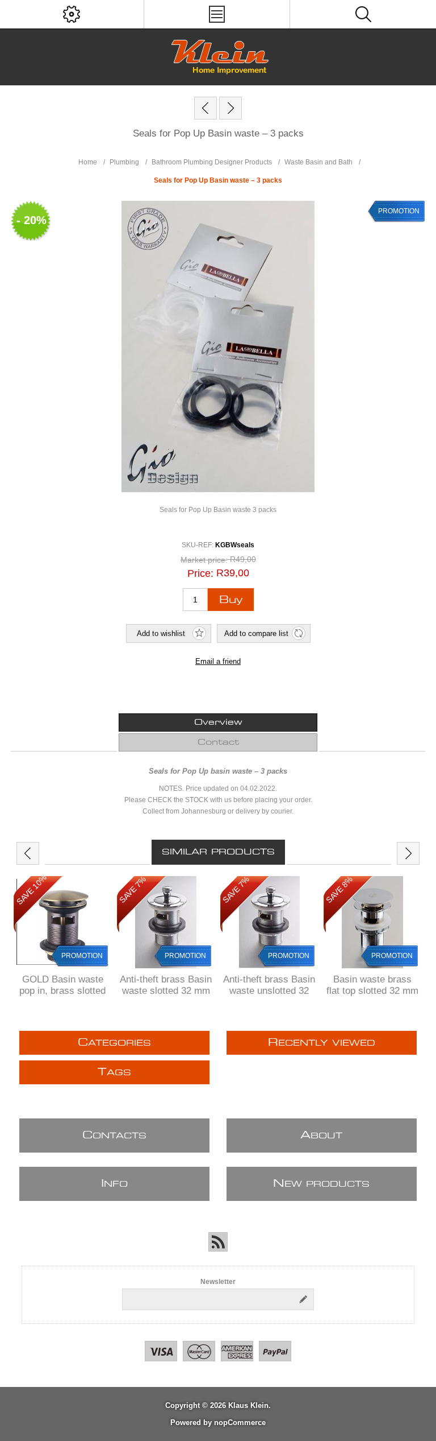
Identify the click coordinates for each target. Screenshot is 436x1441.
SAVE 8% (339, 889)
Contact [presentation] (218, 742)
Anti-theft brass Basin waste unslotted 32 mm (269, 991)
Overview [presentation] (218, 722)
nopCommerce (240, 1422)
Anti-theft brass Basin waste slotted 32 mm (166, 985)
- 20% (31, 220)
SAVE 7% (133, 889)
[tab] (218, 722)
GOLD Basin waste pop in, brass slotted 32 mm (62, 991)
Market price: (204, 559)
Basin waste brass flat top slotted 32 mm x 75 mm (372, 991)
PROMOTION (399, 211)
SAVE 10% (31, 889)
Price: (200, 573)
